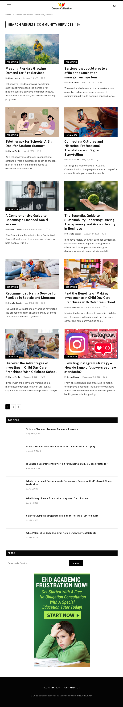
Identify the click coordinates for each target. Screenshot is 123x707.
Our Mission (72, 688)
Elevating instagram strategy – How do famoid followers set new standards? (90, 367)
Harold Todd (73, 82)
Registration (51, 688)
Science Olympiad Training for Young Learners (52, 429)
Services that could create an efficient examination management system (86, 73)
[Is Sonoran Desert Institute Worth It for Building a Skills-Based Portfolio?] (14, 468)
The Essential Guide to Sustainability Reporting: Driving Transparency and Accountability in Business (89, 222)
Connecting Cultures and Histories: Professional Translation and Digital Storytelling (83, 148)
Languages (72, 135)
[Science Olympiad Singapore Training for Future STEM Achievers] (14, 520)
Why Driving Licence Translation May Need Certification (57, 498)
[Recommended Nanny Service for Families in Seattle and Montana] (32, 274)
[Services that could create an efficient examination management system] (91, 49)
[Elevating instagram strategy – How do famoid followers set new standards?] (91, 344)
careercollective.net (82, 696)
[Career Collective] (62, 6)
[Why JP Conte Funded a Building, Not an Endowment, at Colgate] (14, 537)
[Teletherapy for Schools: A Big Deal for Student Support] (32, 122)
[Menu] (9, 5)
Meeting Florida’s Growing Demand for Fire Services (25, 71)
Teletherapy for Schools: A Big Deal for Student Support (29, 144)
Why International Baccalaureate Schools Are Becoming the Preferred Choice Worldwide (69, 483)
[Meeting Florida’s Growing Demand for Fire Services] (32, 49)
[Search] (114, 5)
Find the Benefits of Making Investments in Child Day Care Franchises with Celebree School (89, 297)
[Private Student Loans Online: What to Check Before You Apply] (14, 451)
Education (12, 62)
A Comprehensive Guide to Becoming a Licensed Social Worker (26, 220)
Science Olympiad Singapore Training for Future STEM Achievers (62, 515)
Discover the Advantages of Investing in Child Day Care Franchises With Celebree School (31, 367)
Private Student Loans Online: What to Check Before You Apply (60, 446)
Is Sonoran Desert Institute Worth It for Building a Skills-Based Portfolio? (66, 464)
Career (69, 209)
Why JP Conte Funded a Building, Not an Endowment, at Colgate (61, 533)
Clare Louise (14, 78)
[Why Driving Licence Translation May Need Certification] (14, 503)
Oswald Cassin (15, 229)
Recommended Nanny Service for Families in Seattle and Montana (31, 295)
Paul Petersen (73, 307)
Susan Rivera (73, 377)
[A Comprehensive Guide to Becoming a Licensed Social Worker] (32, 196)
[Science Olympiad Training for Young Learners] (14, 433)
